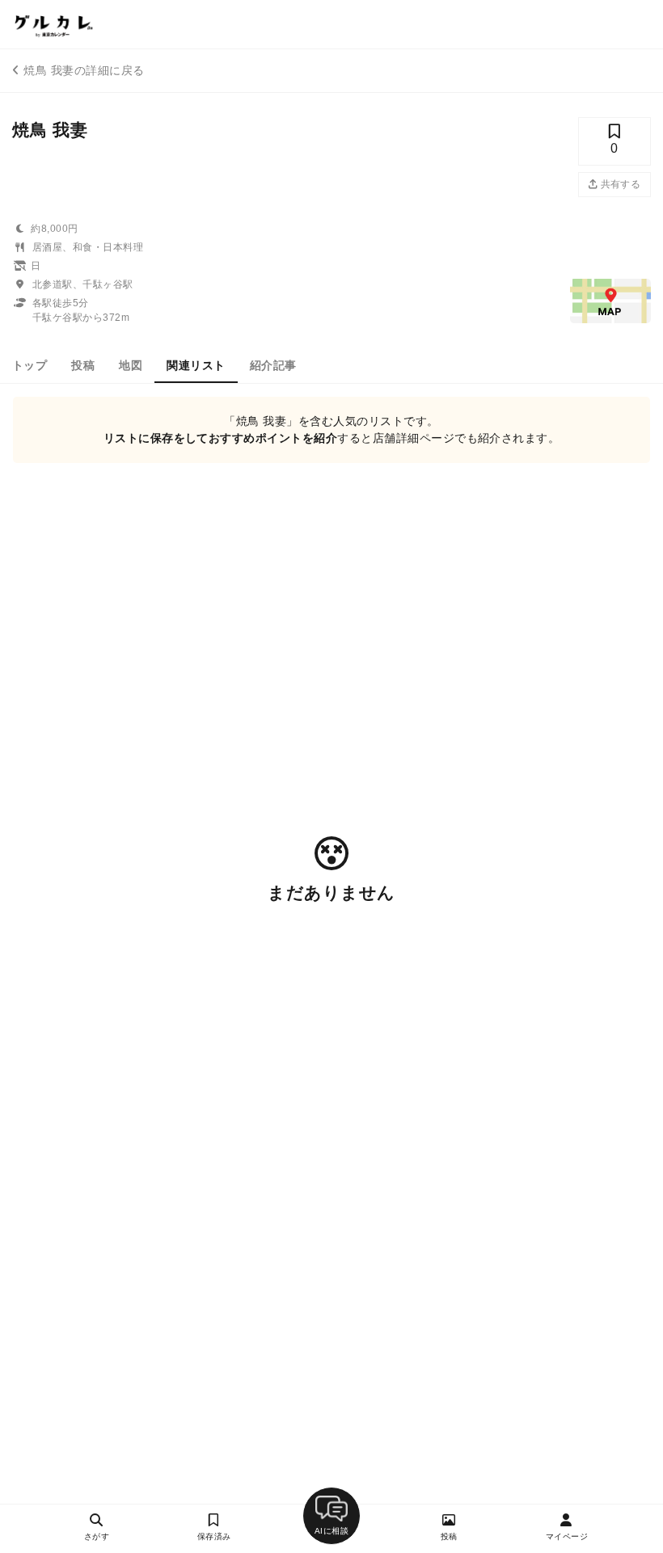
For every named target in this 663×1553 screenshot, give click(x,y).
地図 (130, 365)
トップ (29, 365)
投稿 (83, 365)
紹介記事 (273, 365)
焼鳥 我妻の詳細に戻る (83, 70)
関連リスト (196, 365)
